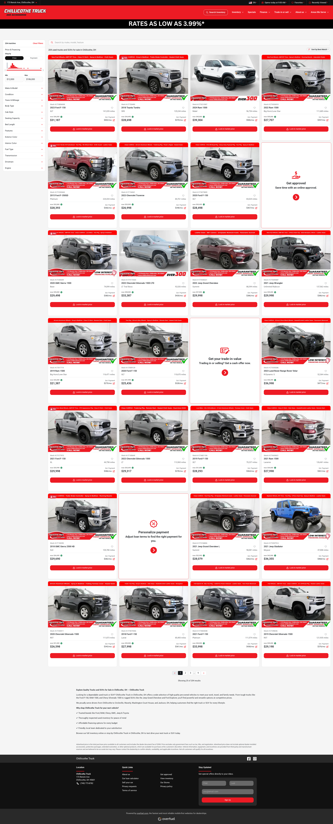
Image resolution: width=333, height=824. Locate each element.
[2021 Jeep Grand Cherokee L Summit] (224, 517)
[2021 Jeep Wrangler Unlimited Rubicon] (296, 253)
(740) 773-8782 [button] (86, 783)
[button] (21, 2)
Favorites (299, 2)
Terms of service (129, 790)
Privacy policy (166, 786)
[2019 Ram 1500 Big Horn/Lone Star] (82, 341)
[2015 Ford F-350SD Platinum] (82, 166)
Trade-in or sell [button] (281, 12)
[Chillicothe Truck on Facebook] (248, 758)
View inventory (166, 778)
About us (126, 774)
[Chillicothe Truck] (25, 12)
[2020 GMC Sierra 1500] (82, 253)
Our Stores (165, 782)
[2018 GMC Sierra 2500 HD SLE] (82, 517)
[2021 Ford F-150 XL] (82, 429)
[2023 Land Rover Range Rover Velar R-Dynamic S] (296, 341)
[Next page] (203, 673)
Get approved (166, 774)
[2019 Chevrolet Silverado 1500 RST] (296, 604)
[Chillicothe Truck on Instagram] (254, 758)
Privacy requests (129, 786)
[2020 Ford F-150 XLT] (224, 166)
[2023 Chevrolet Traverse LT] (153, 166)
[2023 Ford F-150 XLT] (82, 78)
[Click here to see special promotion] (166, 24)
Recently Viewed (319, 2)
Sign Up (228, 800)
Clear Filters (38, 43)
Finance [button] (263, 12)
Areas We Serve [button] (318, 12)
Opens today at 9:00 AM (275, 2)
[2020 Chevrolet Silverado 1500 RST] (82, 604)
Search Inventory (217, 12)
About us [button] (300, 12)
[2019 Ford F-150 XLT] (224, 429)
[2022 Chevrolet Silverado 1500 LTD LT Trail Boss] (153, 253)
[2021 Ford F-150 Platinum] (224, 604)
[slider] (5, 70)
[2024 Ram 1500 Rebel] (224, 78)
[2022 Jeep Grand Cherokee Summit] (224, 253)
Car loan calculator (130, 778)
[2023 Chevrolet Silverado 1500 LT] (153, 429)
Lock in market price (84, 129)
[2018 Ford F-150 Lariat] (153, 604)
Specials (252, 12)
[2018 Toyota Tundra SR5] (153, 78)
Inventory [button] (236, 12)
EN (254, 2)
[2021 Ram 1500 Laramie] (296, 429)
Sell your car (127, 782)
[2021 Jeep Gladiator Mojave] (296, 517)
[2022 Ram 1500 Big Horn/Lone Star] (296, 78)
